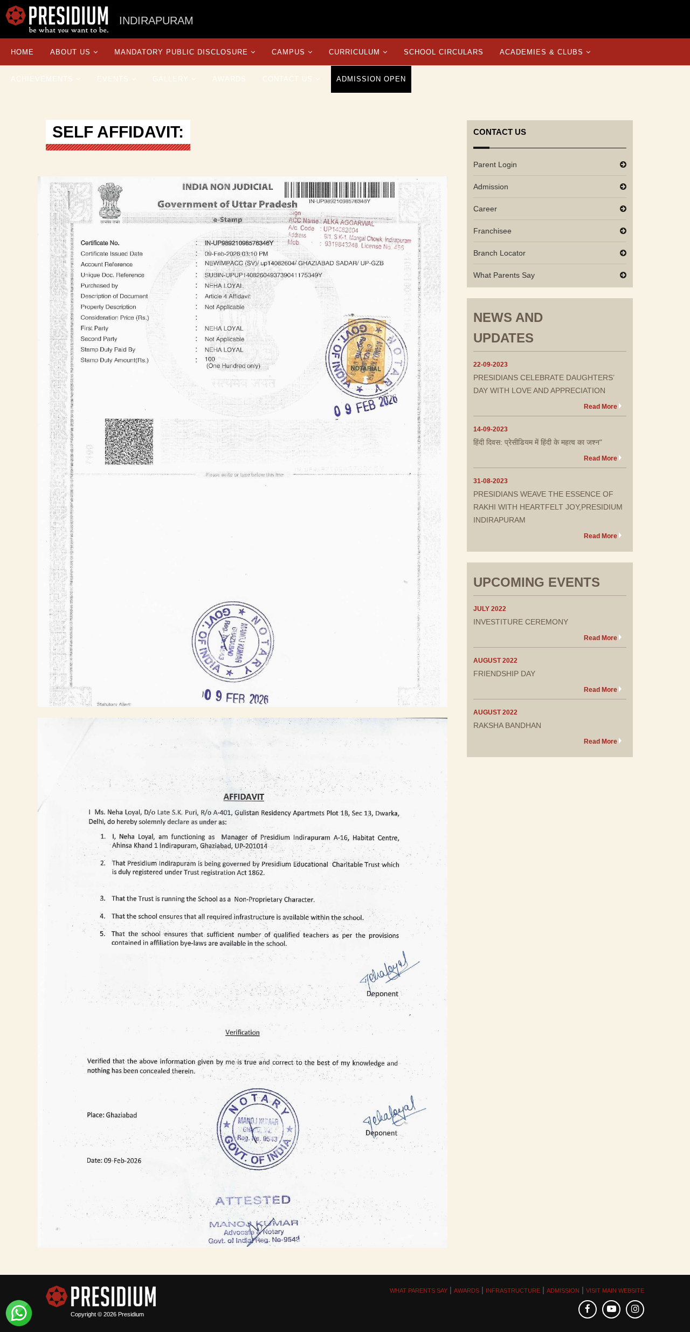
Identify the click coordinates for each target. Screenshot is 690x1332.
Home (22, 52)
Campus (288, 52)
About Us (70, 52)
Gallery (171, 79)
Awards (229, 79)
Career (485, 208)
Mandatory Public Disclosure (181, 52)
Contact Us (288, 79)
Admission (490, 186)
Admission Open (371, 79)
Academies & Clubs (541, 52)
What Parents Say (504, 275)
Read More (600, 406)
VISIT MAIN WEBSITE (615, 1290)
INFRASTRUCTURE (513, 1290)
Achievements (42, 79)
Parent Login (495, 164)
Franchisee (492, 230)
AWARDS (466, 1290)
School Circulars (444, 52)
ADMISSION (563, 1290)
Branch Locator (499, 253)
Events (113, 79)
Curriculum (354, 52)
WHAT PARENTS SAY (418, 1290)
